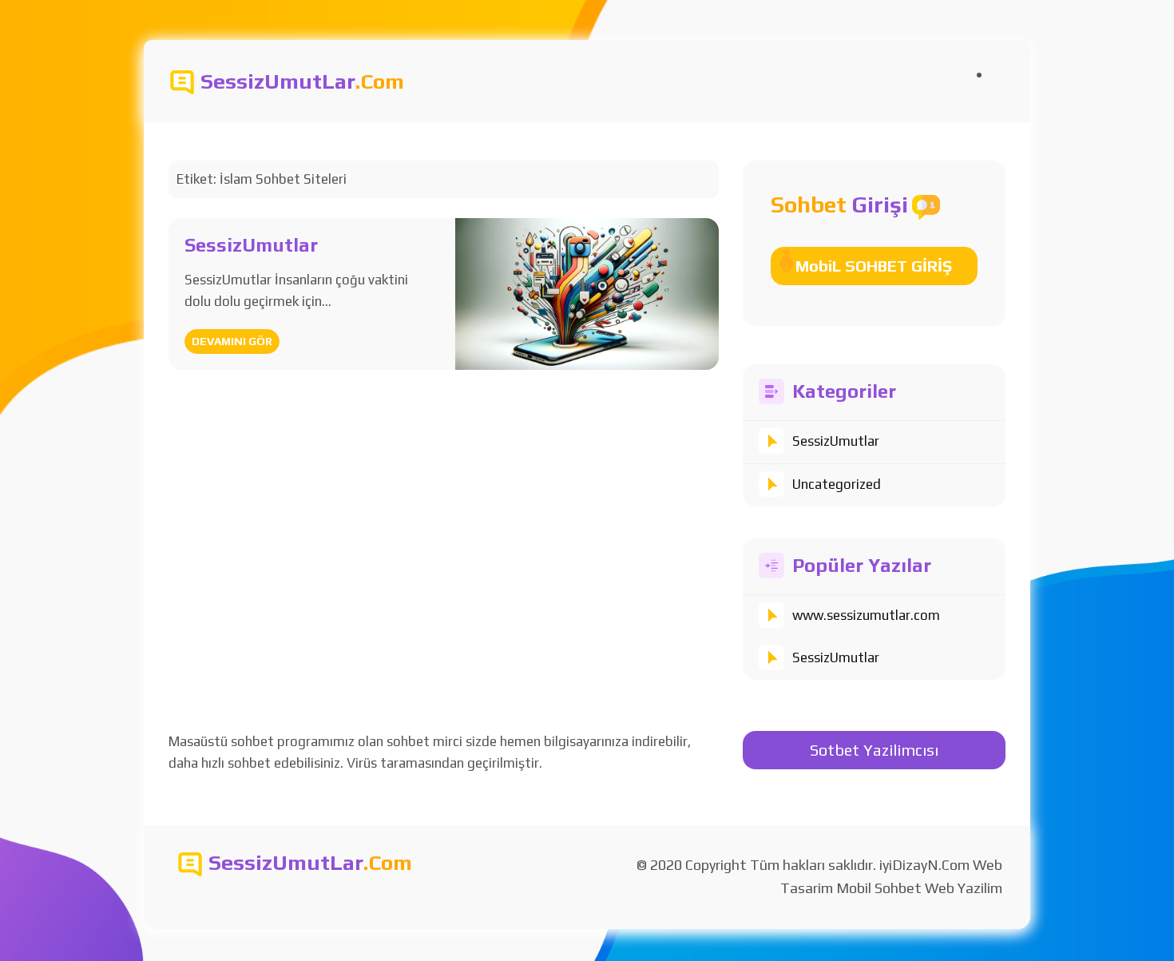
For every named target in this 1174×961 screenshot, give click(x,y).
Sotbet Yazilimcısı (874, 750)
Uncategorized (836, 484)
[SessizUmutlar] (586, 292)
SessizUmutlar (835, 441)
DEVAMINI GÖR (232, 341)
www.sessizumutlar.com (866, 615)
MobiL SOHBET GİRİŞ (873, 265)
